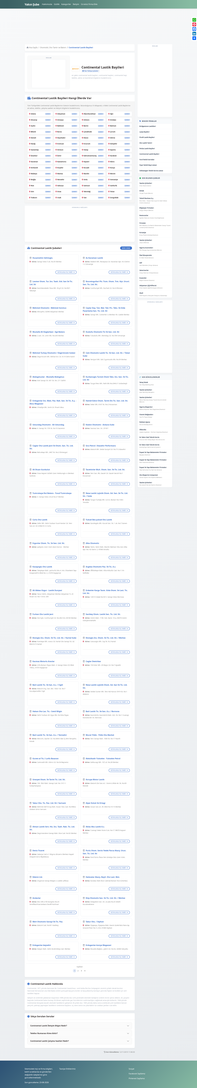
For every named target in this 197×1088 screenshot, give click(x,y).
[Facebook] (194, 29)
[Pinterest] (194, 24)
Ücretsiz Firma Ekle (89, 4)
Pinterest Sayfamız (137, 1078)
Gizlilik (57, 4)
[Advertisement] (93, 26)
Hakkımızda (47, 4)
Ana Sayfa (33, 47)
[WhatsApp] (194, 20)
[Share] (194, 38)
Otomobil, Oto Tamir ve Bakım (53, 47)
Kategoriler (66, 4)
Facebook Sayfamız (137, 1073)
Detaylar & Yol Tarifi (65, 272)
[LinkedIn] (194, 33)
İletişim (76, 4)
